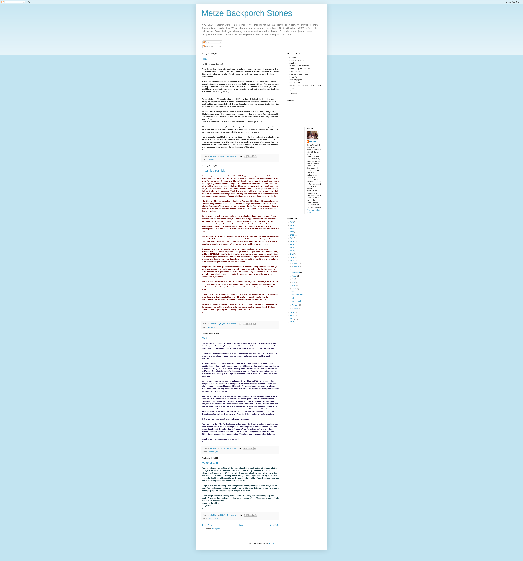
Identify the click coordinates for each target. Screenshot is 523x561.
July (293, 279)
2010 (292, 322)
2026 (292, 222)
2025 (292, 225)
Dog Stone (211, 159)
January (295, 308)
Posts (207, 42)
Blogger (271, 543)
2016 (292, 254)
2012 (292, 315)
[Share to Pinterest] (255, 156)
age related (211, 327)
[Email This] (245, 156)
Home (241, 525)
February (295, 305)
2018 (292, 248)
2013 (292, 312)
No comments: (232, 156)
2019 (292, 244)
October (295, 270)
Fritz (204, 58)
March (294, 289)
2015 (292, 257)
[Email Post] (240, 156)
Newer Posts (207, 525)
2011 (292, 319)
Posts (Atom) (216, 529)
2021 (292, 238)
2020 (292, 241)
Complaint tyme (213, 452)
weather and (210, 462)
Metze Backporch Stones (247, 13)
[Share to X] (250, 156)
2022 (292, 235)
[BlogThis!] (247, 156)
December (296, 263)
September (296, 273)
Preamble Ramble (213, 170)
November (296, 266)
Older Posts (274, 525)
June (294, 282)
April (294, 285)
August (294, 276)
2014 (292, 260)
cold (204, 338)
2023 (292, 232)
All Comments (210, 46)
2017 (292, 251)
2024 (292, 228)
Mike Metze (313, 141)
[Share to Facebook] (253, 156)
